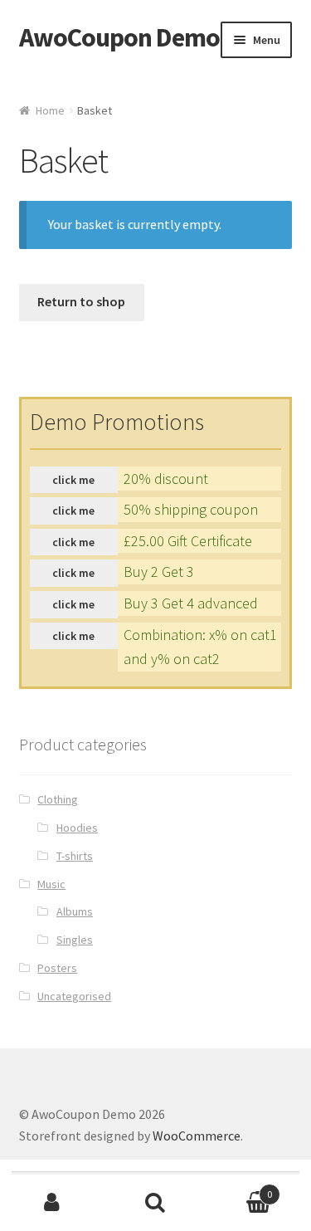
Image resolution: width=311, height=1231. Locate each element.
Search (155, 1203)
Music (51, 884)
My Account (52, 1203)
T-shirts (74, 855)
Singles (74, 939)
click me (73, 479)
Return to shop (81, 301)
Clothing (57, 799)
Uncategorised (74, 996)
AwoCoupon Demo (119, 37)
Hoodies (77, 827)
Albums (74, 911)
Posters (57, 967)
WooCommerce (197, 1135)
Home (50, 110)
